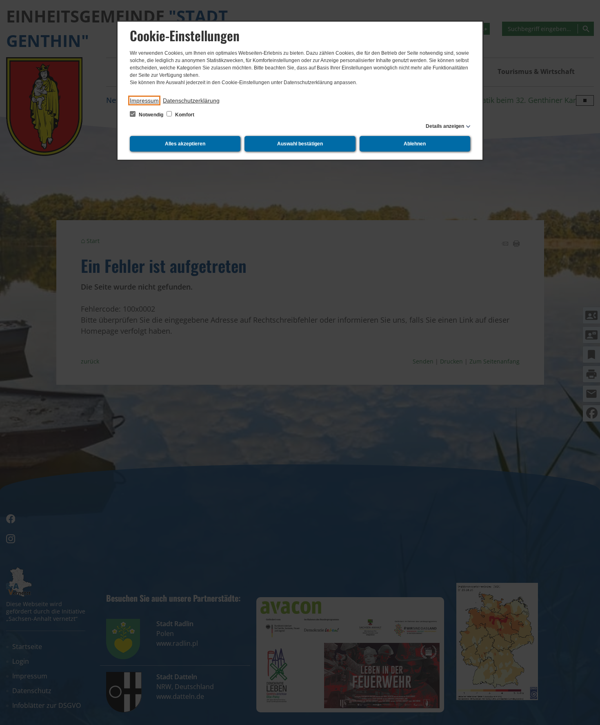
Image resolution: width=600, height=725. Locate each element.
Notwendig (151, 115)
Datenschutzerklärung (191, 100)
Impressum (144, 100)
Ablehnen (415, 144)
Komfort (184, 115)
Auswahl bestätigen (300, 144)
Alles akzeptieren (185, 144)
